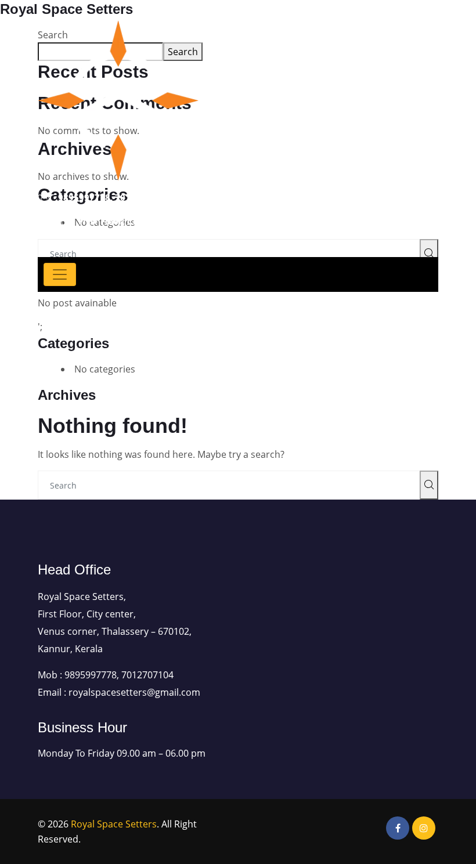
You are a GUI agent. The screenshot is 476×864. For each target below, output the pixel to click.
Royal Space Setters (114, 824)
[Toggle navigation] (60, 274)
